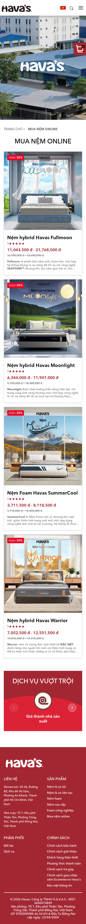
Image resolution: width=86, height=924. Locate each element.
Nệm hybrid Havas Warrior (37, 620)
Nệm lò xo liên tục (60, 793)
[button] (72, 708)
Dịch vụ (9, 851)
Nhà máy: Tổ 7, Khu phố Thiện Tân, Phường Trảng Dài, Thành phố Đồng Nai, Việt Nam (21, 819)
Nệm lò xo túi (56, 787)
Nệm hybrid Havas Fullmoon (39, 237)
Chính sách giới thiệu (62, 851)
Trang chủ (13, 129)
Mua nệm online (58, 816)
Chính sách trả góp (60, 869)
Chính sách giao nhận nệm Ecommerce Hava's (64, 877)
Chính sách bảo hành (62, 845)
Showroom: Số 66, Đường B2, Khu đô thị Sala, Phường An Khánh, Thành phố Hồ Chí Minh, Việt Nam (21, 795)
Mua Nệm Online (42, 129)
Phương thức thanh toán (64, 863)
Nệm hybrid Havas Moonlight (41, 365)
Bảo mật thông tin (59, 885)
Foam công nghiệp (60, 810)
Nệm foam (54, 798)
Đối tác (9, 845)
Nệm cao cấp (56, 804)
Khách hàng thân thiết (62, 857)
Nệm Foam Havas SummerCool (42, 492)
